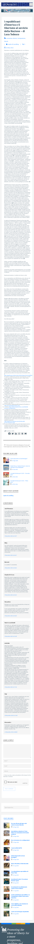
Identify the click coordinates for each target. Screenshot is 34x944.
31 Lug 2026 (16, 865)
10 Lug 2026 (16, 913)
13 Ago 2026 (16, 842)
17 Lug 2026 (16, 890)
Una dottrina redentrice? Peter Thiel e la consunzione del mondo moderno (20, 833)
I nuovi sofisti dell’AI (16, 848)
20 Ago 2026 (16, 827)
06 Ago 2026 (16, 850)
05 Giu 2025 (15, 469)
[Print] (22, 433)
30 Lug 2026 (16, 875)
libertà (6, 41)
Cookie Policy (20, 941)
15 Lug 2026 (16, 907)
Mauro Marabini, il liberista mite (19, 863)
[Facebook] (9, 433)
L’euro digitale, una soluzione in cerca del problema (19, 904)
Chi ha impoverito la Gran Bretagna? (18, 458)
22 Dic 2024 (15, 477)
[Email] (25, 433)
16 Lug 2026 (16, 900)
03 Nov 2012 (10, 48)
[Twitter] (12, 433)
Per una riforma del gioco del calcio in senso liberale (19, 824)
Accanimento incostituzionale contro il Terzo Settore (19, 887)
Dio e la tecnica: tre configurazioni (20, 840)
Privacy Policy (13, 941)
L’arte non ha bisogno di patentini (20, 911)
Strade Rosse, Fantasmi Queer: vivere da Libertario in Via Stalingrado (20, 466)
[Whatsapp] (19, 433)
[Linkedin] (15, 433)
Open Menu (31, 4)
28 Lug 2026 (16, 883)
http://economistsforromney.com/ (12, 405)
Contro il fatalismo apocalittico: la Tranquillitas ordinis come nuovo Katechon (20, 896)
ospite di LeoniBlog (13, 44)
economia (9, 38)
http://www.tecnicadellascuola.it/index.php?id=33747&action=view (14, 422)
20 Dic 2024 (15, 484)
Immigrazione (21, 38)
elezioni (15, 38)
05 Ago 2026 (15, 460)
